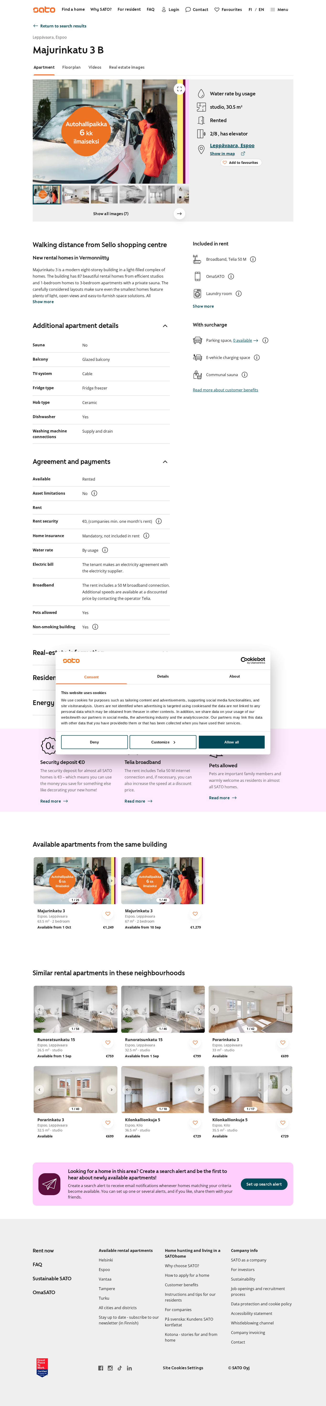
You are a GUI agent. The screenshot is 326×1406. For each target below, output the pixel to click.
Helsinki (106, 1260)
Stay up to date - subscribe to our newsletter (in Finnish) (129, 1320)
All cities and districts (118, 1307)
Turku (104, 1298)
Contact (238, 1342)
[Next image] (179, 213)
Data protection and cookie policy (261, 1304)
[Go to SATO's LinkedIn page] (129, 1368)
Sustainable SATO (52, 1278)
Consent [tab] (91, 677)
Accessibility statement (251, 1313)
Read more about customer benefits (225, 390)
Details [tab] (163, 676)
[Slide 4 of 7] (133, 194)
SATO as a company (248, 1260)
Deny (94, 742)
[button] (253, 259)
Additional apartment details (76, 325)
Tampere (107, 1288)
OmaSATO (44, 1292)
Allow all (231, 742)
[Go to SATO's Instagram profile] (110, 1368)
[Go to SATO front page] (44, 9)
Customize (160, 742)
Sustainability (243, 1279)
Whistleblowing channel (252, 1323)
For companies (178, 1309)
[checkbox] (108, 913)
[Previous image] (39, 881)
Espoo (104, 1269)
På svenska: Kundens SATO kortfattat (189, 1322)
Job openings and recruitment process (258, 1291)
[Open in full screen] (179, 89)
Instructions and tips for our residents (190, 1297)
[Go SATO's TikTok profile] (120, 1368)
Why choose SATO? (182, 1265)
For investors (243, 1269)
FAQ (37, 1264)
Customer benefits (181, 1284)
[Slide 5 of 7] (161, 194)
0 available (242, 340)
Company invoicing (248, 1332)
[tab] (44, 67)
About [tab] (234, 676)
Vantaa (105, 1279)
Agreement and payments (71, 461)
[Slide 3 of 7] (104, 194)
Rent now (43, 1251)
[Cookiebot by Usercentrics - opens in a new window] (244, 660)
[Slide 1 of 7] (47, 194)
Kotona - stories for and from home (191, 1337)
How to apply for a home (187, 1275)
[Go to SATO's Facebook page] (101, 1368)
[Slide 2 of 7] (75, 194)
